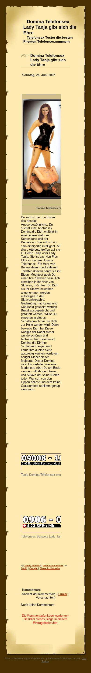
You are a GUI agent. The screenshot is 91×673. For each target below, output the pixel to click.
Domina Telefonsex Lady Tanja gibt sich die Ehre (49, 27)
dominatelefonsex (53, 565)
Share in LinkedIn (50, 568)
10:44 (24, 568)
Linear (62, 594)
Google (33, 568)
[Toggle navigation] (30, 39)
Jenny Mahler (32, 565)
